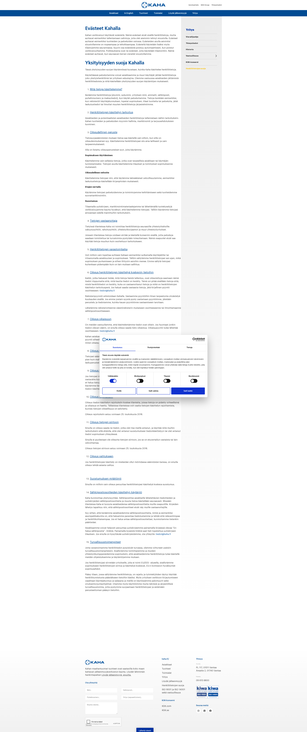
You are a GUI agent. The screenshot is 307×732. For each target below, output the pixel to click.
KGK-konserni (192, 62)
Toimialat (158, 13)
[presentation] (103, 722)
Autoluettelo (194, 5)
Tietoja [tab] (189, 347)
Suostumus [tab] (117, 347)
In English (128, 13)
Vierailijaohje (192, 37)
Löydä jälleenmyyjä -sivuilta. (116, 675)
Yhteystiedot (217, 5)
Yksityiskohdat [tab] (153, 347)
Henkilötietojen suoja (173, 685)
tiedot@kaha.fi (107, 291)
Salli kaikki (188, 391)
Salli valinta (153, 391)
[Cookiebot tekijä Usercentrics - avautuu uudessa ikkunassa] (194, 339)
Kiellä (119, 391)
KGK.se (165, 710)
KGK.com (166, 706)
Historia (189, 49)
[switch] (140, 381)
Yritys (195, 13)
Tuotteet (143, 13)
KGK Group (205, 5)
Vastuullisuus (192, 56)
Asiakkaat (113, 13)
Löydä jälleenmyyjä (177, 13)
